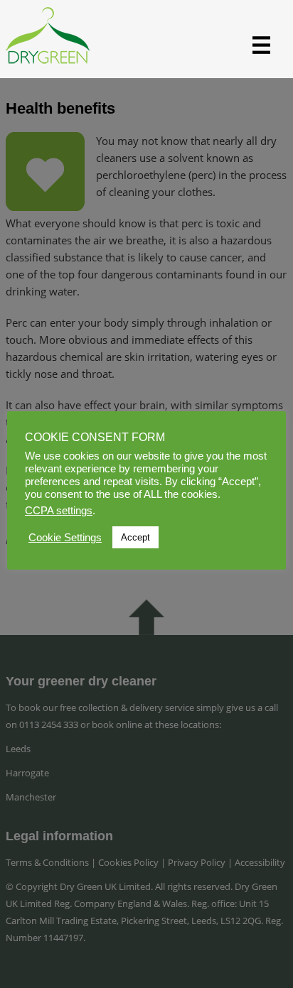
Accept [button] (135, 537)
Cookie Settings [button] (65, 537)
